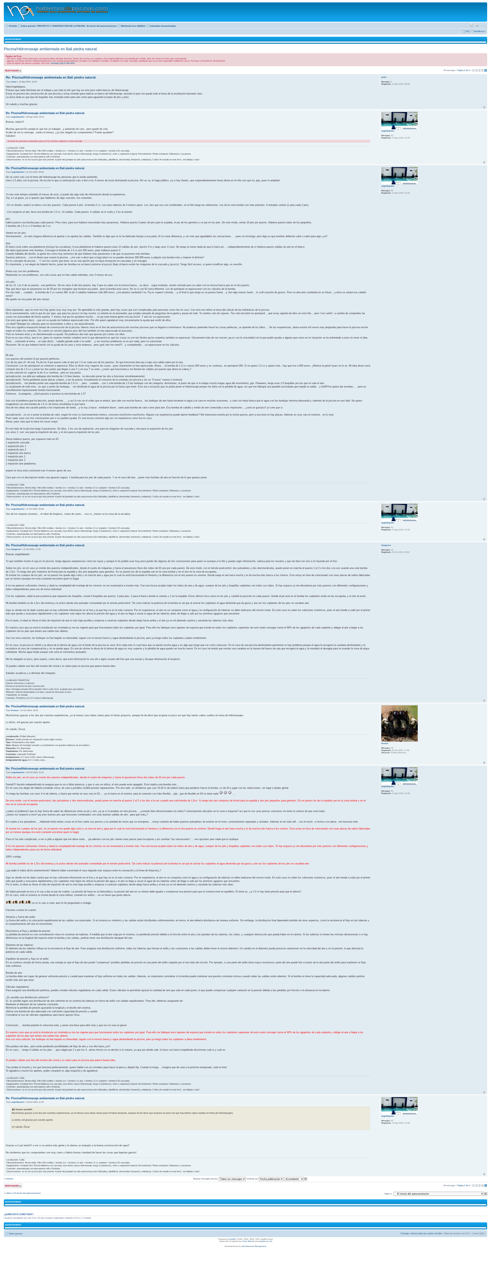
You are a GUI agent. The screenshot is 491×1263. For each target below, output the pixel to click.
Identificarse (479, 31)
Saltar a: (388, 1194)
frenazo (14, 710)
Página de (463, 70)
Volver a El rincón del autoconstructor (23, 1193)
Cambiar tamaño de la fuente (482, 25)
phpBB (232, 1239)
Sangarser (16, 549)
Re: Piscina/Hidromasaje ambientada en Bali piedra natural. (51, 77)
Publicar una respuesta (9, 70)
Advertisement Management (253, 1246)
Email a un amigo (477, 25)
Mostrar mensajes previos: (206, 1179)
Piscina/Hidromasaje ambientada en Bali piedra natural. (51, 49)
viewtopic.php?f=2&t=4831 (63, 63)
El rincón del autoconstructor (102, 26)
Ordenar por (253, 1179)
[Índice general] (58, 12)
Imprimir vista (471, 25)
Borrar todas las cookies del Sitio (426, 1233)
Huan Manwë (248, 1241)
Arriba (484, 107)
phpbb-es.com (266, 1241)
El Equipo (405, 1233)
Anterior (9, 1179)
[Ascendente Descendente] (295, 1179)
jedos (13, 82)
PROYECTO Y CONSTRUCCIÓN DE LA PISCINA (61, 26)
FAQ (467, 31)
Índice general (28, 26)
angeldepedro (17, 117)
